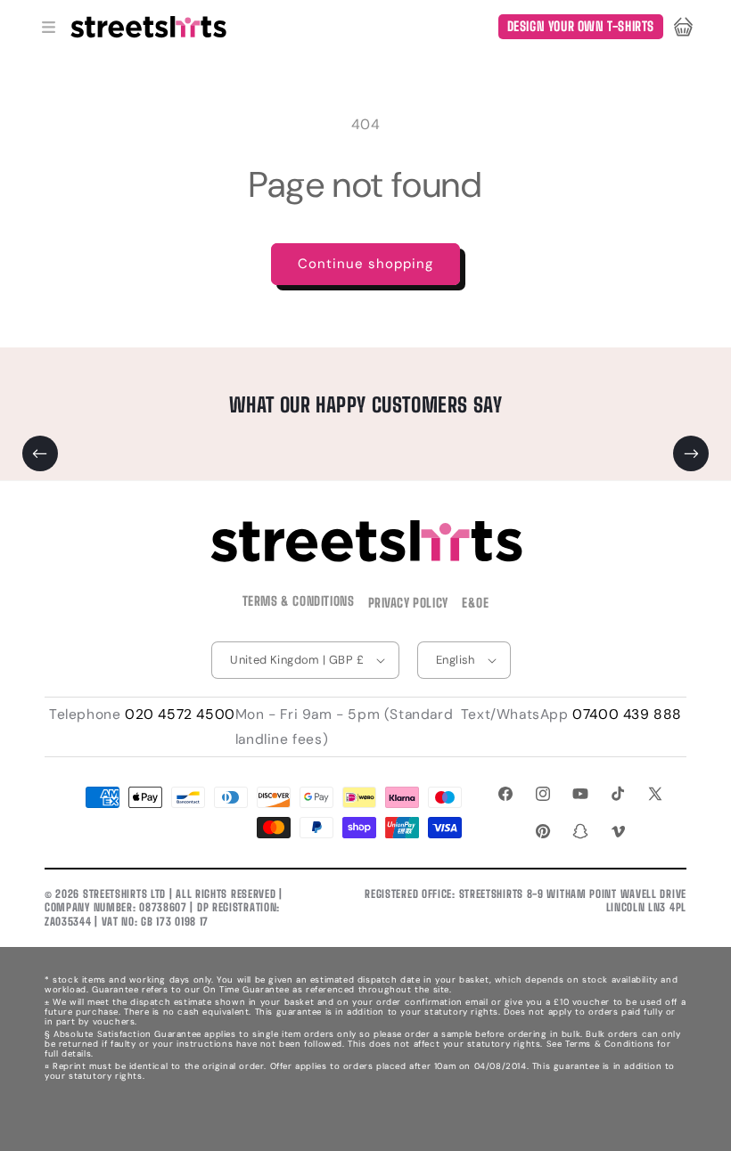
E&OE (475, 602)
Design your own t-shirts (580, 26)
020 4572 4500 (180, 714)
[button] (48, 26)
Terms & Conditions (298, 600)
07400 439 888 (627, 714)
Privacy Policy (408, 602)
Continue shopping (365, 264)
